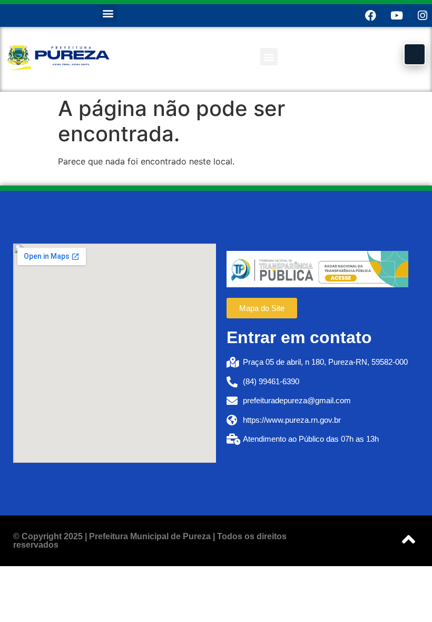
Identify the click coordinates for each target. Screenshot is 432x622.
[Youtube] (396, 15)
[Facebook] (370, 15)
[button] (108, 13)
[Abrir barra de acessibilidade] (415, 54)
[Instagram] (422, 15)
